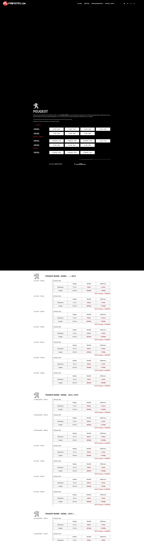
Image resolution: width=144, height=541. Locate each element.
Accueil (79, 3)
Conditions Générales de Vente (87, 159)
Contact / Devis (109, 3)
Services (86, 3)
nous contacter (89, 116)
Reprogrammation (97, 3)
